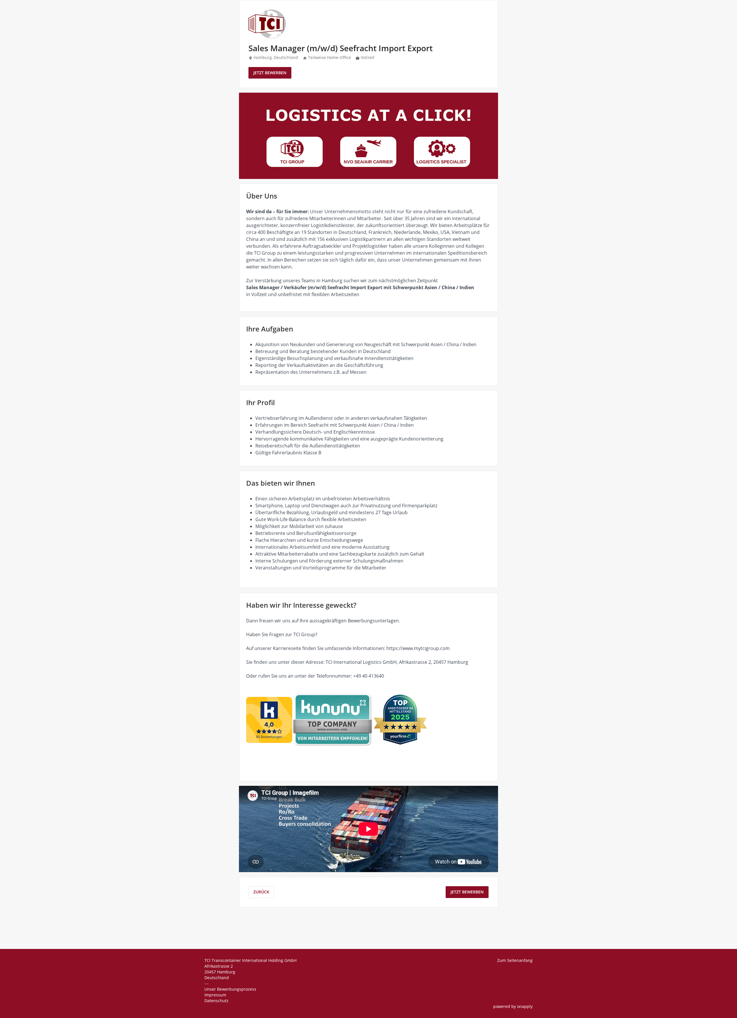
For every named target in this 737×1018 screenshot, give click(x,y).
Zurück (261, 892)
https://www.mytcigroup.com (418, 648)
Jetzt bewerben (269, 72)
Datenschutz (216, 1000)
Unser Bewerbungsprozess (230, 989)
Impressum (215, 995)
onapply (525, 1006)
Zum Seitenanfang (515, 960)
